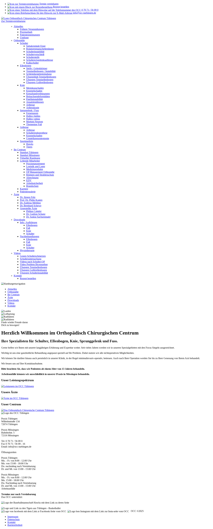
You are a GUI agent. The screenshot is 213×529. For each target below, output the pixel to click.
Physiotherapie (27, 250)
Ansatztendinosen (35, 102)
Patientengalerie (28, 191)
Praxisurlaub (26, 32)
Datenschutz (13, 519)
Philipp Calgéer (33, 211)
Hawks (29, 144)
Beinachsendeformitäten (38, 96)
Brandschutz (32, 186)
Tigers (29, 146)
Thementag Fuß (34, 124)
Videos (17, 253)
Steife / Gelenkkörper (36, 68)
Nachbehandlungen (29, 236)
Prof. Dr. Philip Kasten (31, 200)
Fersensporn (32, 113)
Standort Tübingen (29, 152)
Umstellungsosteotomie (37, 138)
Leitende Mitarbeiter (30, 160)
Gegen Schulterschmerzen (33, 256)
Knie (22, 85)
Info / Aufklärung (28, 222)
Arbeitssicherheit (34, 183)
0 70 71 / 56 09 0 (89, 10)
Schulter (24, 43)
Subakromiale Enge (36, 46)
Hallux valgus (33, 118)
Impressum (12, 516)
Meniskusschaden (35, 88)
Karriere (24, 188)
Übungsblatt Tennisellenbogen (41, 76)
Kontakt (18, 275)
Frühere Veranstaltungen (32, 29)
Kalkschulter (32, 62)
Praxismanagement (35, 163)
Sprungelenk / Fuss (29, 110)
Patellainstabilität (34, 99)
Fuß (28, 228)
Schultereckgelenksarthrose (39, 60)
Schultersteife (32, 57)
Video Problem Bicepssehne (34, 264)
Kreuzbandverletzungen (38, 93)
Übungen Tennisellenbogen (39, 79)
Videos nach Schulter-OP (32, 261)
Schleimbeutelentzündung (39, 74)
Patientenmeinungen (30, 34)
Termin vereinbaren (48, 3)
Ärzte (16, 194)
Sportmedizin (26, 141)
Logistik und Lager (35, 166)
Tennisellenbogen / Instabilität (41, 71)
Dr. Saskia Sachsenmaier (38, 216)
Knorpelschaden (34, 90)
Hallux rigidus (33, 116)
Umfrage (24, 37)
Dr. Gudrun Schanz (35, 214)
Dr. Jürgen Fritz (27, 197)
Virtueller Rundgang (30, 158)
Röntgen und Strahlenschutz (40, 174)
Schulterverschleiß (35, 54)
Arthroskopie (32, 107)
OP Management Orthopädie (40, 172)
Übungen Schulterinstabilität (34, 273)
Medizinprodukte (34, 169)
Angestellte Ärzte (28, 208)
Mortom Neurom (34, 121)
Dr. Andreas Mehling (30, 202)
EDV (28, 180)
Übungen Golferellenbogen (39, 82)
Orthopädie (19, 40)
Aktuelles (18, 26)
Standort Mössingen (30, 155)
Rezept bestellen (60, 6)
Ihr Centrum (20, 149)
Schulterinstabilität (35, 51)
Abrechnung (32, 177)
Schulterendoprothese (36, 132)
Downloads (19, 219)
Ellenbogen (25, 65)
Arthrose (30, 104)
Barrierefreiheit (14, 525)
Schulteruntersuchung (30, 258)
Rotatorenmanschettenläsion (40, 48)
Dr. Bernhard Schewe (30, 205)
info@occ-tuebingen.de (84, 13)
